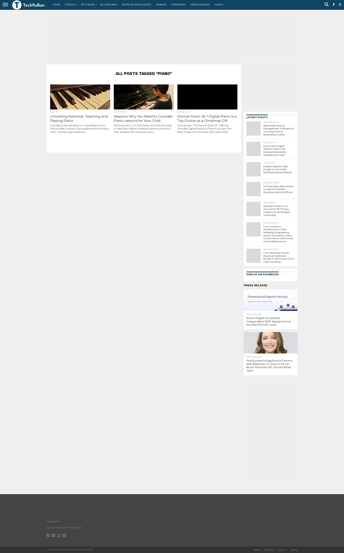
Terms (293, 550)
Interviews (178, 4)
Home (56, 4)
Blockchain (108, 4)
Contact (269, 550)
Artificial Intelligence (136, 4)
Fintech (70, 4)
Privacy (282, 550)
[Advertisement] (172, 37)
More (218, 4)
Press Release (200, 4)
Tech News (88, 4)
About (257, 550)
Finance (161, 4)
